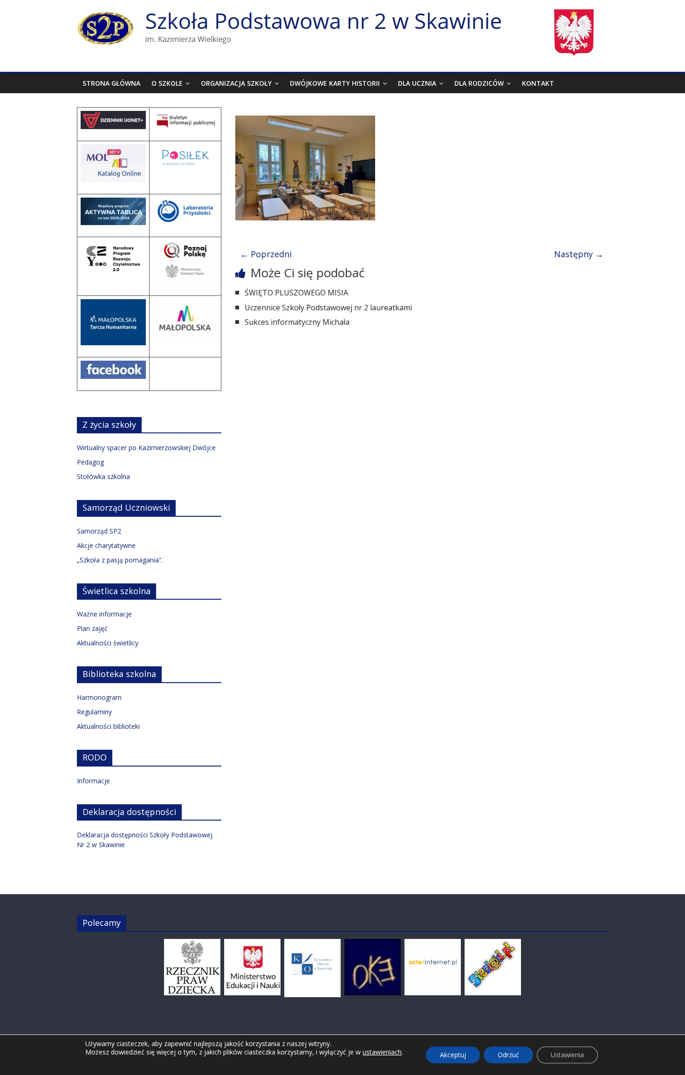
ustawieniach (382, 1052)
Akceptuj (453, 1054)
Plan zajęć (92, 628)
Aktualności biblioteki (108, 726)
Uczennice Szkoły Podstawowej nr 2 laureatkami (328, 307)
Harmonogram (99, 697)
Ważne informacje (104, 613)
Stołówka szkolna (103, 476)
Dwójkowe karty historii (335, 83)
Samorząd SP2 (99, 531)
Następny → (578, 254)
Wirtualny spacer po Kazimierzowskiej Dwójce (146, 447)
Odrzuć (508, 1054)
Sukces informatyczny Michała (297, 322)
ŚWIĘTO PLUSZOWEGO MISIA (296, 293)
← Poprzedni (266, 254)
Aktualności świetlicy (107, 642)
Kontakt (538, 83)
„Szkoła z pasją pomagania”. (120, 559)
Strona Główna (111, 83)
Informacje (93, 780)
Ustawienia (567, 1054)
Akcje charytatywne (106, 545)
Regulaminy (94, 711)
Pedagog (90, 462)
